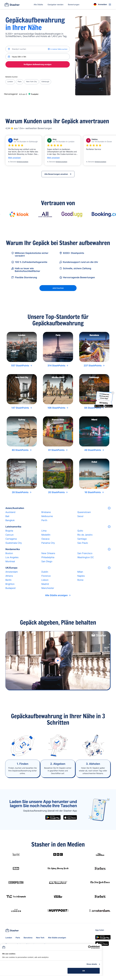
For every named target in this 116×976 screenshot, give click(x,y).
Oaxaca (45, 538)
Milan (80, 571)
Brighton (9, 584)
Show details (92, 964)
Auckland (10, 512)
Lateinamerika (13, 526)
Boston (9, 553)
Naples (81, 576)
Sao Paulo (82, 543)
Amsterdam (11, 571)
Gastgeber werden (55, 4)
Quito (80, 530)
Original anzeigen (22, 162)
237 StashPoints (93, 365)
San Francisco (84, 553)
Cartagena (11, 538)
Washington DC (85, 557)
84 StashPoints (92, 407)
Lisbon (44, 580)
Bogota (9, 530)
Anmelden (102, 4)
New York (40, 937)
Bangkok (10, 520)
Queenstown (84, 512)
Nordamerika (12, 549)
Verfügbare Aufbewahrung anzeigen (37, 64)
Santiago (82, 538)
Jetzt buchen (58, 288)
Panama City (48, 543)
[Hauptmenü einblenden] (109, 4)
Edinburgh (45, 82)
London (10, 82)
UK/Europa (11, 567)
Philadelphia (47, 557)
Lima (43, 530)
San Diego (46, 561)
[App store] (70, 817)
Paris (20, 82)
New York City (31, 82)
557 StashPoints (20, 365)
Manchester (47, 588)
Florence (46, 576)
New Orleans (48, 553)
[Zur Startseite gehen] (12, 4)
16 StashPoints (93, 492)
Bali (7, 516)
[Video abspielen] (58, 660)
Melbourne (47, 516)
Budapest (10, 588)
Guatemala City (13, 543)
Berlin (8, 580)
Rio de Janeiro (85, 534)
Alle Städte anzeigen (56, 595)
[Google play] (53, 817)
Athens (9, 576)
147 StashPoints (20, 407)
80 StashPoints (20, 450)
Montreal (10, 561)
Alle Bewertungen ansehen (56, 174)
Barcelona (28, 937)
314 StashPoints (56, 365)
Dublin (44, 571)
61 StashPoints (56, 450)
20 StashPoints (56, 492)
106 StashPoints (56, 407)
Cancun (9, 534)
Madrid (45, 584)
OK (83, 971)
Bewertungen (73, 4)
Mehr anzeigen (14, 157)
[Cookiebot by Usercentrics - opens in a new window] (90, 947)
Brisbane (46, 512)
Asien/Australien (14, 508)
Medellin (45, 534)
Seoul (80, 516)
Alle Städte (38, 4)
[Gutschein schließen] (112, 393)
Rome (80, 580)
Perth (44, 520)
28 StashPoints (20, 492)
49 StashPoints (92, 450)
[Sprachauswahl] (95, 4)
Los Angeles (11, 557)
